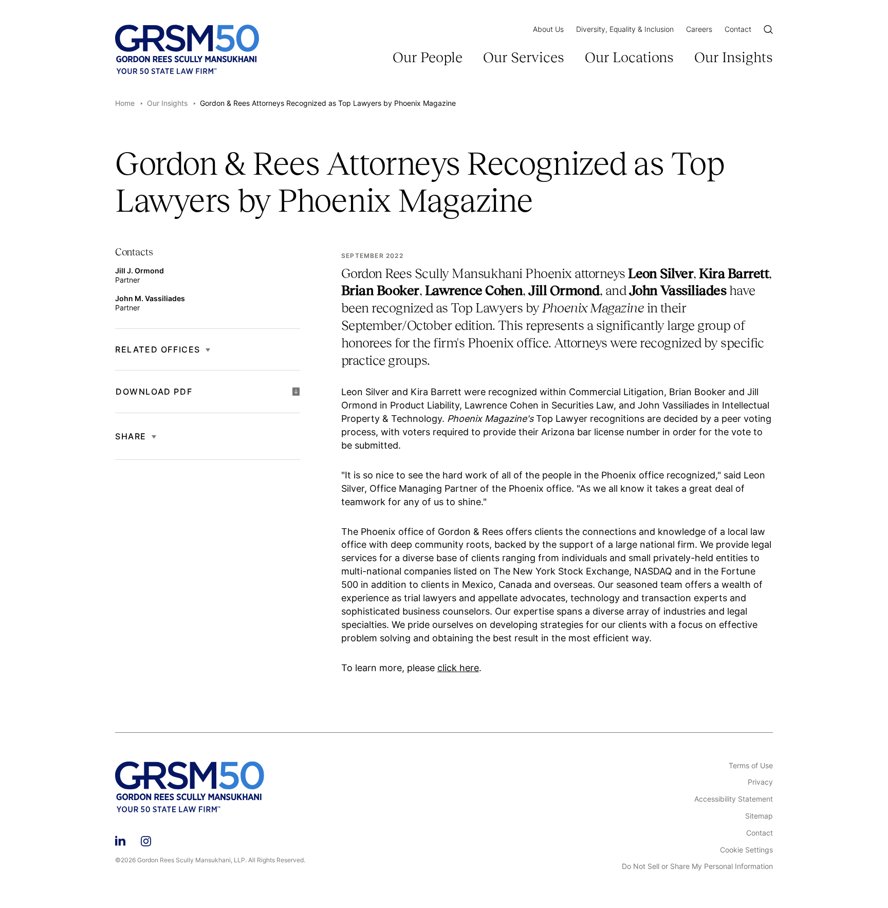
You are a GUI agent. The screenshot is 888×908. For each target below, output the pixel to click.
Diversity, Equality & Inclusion (625, 29)
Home (125, 103)
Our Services (523, 57)
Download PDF (154, 391)
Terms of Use (751, 766)
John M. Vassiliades (150, 298)
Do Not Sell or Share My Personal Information (697, 866)
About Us (548, 29)
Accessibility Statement (733, 799)
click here (458, 667)
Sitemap (759, 816)
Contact (738, 29)
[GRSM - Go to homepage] (187, 49)
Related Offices (157, 349)
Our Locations (629, 57)
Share (130, 436)
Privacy (760, 782)
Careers (699, 29)
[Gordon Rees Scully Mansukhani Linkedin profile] (120, 840)
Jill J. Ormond (139, 270)
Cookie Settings (746, 850)
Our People (427, 57)
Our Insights (733, 57)
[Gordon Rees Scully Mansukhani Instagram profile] (146, 840)
